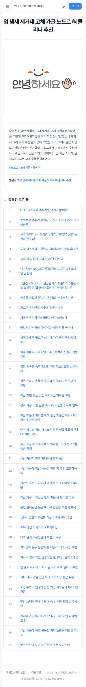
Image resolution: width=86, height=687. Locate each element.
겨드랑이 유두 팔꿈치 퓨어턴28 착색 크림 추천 (48, 547)
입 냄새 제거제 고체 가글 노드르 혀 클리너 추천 (45, 180)
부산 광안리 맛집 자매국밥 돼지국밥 (42, 458)
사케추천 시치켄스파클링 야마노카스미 (43, 317)
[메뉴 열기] (7, 7)
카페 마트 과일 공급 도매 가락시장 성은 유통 (47, 577)
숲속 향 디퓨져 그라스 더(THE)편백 (41, 259)
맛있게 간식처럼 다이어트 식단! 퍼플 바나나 (46, 327)
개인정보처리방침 (15, 672)
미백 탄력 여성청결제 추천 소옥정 (40, 537)
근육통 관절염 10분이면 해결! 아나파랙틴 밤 (47, 297)
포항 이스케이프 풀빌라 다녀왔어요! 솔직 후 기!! (49, 249)
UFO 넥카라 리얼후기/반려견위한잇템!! (44, 210)
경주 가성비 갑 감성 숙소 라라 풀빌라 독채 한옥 (49, 405)
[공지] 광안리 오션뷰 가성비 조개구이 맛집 (46, 517)
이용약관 (36, 672)
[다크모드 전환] (63, 6)
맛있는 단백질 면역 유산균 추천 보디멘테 (45, 645)
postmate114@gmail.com (63, 672)
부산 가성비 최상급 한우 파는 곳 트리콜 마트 (47, 497)
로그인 (75, 6)
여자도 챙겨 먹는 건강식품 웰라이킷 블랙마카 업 (49, 557)
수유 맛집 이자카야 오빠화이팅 (38, 527)
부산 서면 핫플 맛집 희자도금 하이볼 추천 (45, 395)
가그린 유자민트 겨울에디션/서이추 (41, 307)
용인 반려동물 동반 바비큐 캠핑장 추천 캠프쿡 (48, 507)
